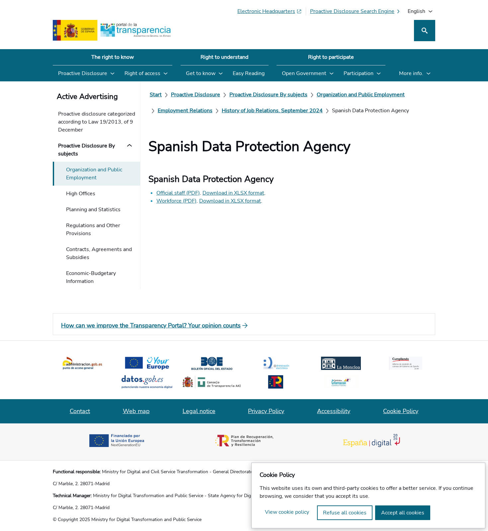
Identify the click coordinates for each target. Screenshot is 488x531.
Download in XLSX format (233, 193)
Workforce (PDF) (176, 201)
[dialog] (368, 495)
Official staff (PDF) (178, 193)
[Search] (424, 30)
